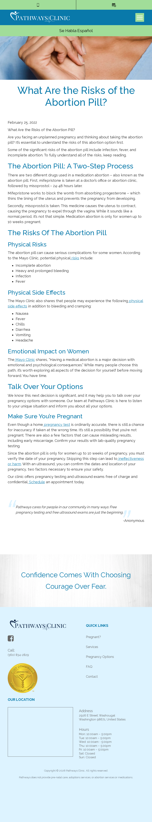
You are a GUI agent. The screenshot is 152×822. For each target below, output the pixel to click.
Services (92, 647)
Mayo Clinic (24, 360)
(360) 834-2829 (18, 655)
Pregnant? (93, 637)
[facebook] (11, 639)
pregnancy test (56, 424)
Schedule (36, 482)
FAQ (89, 667)
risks (74, 258)
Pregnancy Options (100, 657)
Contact (92, 676)
